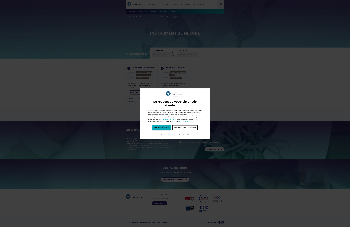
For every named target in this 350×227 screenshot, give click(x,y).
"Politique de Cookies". (185, 121)
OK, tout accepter (162, 127)
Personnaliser (165, 135)
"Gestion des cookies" (168, 119)
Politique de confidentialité (181, 135)
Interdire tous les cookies (185, 127)
